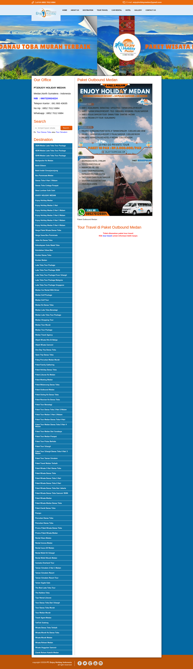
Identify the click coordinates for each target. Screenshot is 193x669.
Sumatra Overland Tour (44, 563)
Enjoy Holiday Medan (44, 200)
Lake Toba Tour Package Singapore (49, 285)
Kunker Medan (41, 260)
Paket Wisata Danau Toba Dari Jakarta (50, 488)
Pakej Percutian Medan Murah (47, 360)
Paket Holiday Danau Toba (46, 370)
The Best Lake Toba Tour (45, 588)
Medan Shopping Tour (44, 320)
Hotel (128, 10)
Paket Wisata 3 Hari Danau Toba (48, 468)
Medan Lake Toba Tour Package (48, 315)
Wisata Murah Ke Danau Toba (47, 633)
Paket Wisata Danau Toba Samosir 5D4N (51, 493)
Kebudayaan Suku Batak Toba (47, 245)
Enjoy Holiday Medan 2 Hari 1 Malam (50, 210)
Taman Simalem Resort (44, 573)
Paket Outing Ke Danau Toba (47, 395)
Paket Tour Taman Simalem (46, 458)
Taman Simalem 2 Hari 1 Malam (48, 568)
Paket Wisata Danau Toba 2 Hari (48, 483)
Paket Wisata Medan (43, 498)
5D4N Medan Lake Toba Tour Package (50, 156)
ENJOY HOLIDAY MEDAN (45, 195)
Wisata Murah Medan (43, 638)
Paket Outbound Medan (44, 390)
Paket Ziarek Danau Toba (45, 508)
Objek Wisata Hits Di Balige (46, 340)
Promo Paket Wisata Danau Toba (48, 528)
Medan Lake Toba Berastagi (46, 310)
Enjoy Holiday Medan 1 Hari (46, 205)
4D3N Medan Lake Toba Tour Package (50, 151)
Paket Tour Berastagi (43, 405)
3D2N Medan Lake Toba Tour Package (50, 146)
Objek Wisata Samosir (44, 345)
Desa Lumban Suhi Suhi (45, 190)
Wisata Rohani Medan (44, 643)
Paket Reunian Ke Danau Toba (47, 400)
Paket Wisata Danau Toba (45, 473)
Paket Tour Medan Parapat (46, 436)
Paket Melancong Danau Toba (47, 385)
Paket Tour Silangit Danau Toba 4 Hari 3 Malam (51, 452)
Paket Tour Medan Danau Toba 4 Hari (50, 420)
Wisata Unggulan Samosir (45, 648)
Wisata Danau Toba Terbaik (46, 628)
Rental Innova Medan (43, 543)
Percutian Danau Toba (44, 518)
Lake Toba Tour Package (45, 265)
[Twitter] (85, 665)
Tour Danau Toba (44, 132)
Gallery (138, 10)
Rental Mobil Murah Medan (46, 558)
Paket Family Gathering (44, 365)
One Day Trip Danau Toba (45, 350)
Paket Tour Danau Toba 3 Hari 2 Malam (51, 410)
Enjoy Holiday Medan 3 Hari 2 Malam (50, 215)
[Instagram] (100, 665)
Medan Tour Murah (43, 325)
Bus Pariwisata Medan (44, 176)
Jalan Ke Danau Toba (43, 240)
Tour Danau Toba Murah (45, 608)
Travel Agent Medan (43, 618)
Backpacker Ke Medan (44, 161)
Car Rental (117, 10)
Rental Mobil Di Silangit (45, 553)
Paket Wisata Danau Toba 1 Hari (48, 478)
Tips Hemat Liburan (43, 598)
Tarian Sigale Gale (42, 583)
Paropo (38, 513)
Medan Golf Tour (42, 300)
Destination (88, 10)
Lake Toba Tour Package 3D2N (47, 270)
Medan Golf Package (43, 295)
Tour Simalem (61, 132)
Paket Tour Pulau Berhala (45, 441)
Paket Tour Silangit (43, 446)
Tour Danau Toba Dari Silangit (47, 603)
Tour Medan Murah (43, 613)
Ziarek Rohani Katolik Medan (47, 653)
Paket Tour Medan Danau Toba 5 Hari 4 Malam (51, 425)
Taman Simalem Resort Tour (46, 578)
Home (64, 10)
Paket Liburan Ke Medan (45, 375)
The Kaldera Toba (42, 593)
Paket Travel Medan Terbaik (46, 463)
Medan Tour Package (43, 330)
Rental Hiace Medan (43, 538)
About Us (75, 10)
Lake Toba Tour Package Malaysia (49, 280)
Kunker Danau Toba (43, 255)
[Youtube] (95, 665)
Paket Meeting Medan (44, 380)
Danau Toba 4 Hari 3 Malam (46, 181)
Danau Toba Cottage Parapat (46, 185)
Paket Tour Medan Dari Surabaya (48, 431)
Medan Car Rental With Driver (47, 290)
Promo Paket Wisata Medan (46, 533)
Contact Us (151, 10)
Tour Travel (102, 10)
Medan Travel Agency (44, 335)
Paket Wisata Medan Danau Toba (48, 503)
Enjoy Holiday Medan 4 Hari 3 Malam (50, 220)
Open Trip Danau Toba (44, 355)
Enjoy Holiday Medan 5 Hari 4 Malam (50, 225)
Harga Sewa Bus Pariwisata (46, 235)
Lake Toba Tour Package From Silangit (51, 275)
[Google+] (90, 665)
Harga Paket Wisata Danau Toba (48, 230)
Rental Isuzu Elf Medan (44, 548)
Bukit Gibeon (40, 166)
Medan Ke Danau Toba (44, 305)
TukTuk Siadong (41, 623)
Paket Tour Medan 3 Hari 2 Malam (48, 415)
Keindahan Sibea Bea (44, 250)
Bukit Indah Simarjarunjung (46, 171)
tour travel (107, 236)
